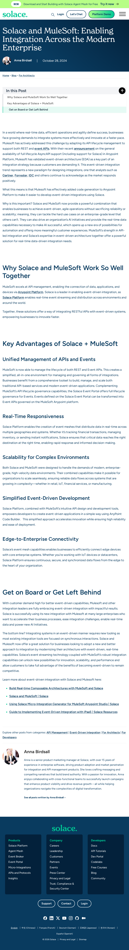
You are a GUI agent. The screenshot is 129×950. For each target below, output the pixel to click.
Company (56, 840)
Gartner (8, 175)
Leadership (56, 851)
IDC (31, 175)
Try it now (107, 4)
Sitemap (83, 939)
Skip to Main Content (17, 11)
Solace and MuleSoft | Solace (28, 696)
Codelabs (96, 861)
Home (6, 75)
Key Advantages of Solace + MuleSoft (30, 103)
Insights (13, 878)
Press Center (57, 872)
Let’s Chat (76, 14)
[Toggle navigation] (122, 14)
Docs (94, 845)
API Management (57, 732)
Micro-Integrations (19, 867)
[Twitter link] (58, 918)
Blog (14, 75)
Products (14, 840)
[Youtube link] (64, 918)
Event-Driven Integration (85, 732)
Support (46, 903)
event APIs (41, 148)
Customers (56, 856)
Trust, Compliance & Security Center (62, 886)
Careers (54, 845)
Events (54, 867)
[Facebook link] (45, 918)
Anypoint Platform (30, 292)
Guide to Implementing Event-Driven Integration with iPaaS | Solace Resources (63, 712)
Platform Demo (101, 14)
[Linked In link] (52, 918)
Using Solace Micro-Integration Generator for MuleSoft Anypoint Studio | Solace (64, 704)
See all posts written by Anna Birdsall (44, 797)
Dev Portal (97, 856)
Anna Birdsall (22, 60)
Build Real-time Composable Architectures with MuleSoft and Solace (56, 688)
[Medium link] (83, 918)
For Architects (27, 75)
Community (98, 878)
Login (60, 14)
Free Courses (99, 867)
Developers (98, 840)
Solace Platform (13, 297)
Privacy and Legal (60, 878)
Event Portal (15, 861)
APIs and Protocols (19, 872)
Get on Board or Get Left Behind (28, 109)
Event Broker (16, 856)
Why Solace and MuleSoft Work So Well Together (37, 97)
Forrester (21, 175)
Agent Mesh (15, 851)
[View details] (64, 828)
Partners (54, 861)
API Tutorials (98, 851)
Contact (66, 903)
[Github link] (77, 918)
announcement (84, 148)
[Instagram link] (71, 918)
